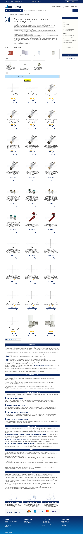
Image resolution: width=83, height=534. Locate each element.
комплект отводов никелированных (67, 44)
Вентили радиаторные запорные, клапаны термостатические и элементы (27, 434)
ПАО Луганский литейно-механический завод (69, 30)
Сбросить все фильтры (70, 58)
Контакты (74, 7)
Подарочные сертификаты (48, 522)
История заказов (65, 522)
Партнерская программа (47, 524)
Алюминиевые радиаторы (69, 35)
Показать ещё (70, 47)
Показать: (49, 73)
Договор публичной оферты (11, 521)
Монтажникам (8, 528)
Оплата (6, 526)
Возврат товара (27, 522)
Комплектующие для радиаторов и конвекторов (20, 443)
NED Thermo (9, 358)
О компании (56, 7)
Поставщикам (8, 525)
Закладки (63, 524)
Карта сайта (26, 524)
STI (7, 359)
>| (19, 339)
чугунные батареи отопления (42, 365)
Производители (45, 521)
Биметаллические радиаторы (70, 37)
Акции (43, 525)
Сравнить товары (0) (19, 73)
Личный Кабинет (65, 521)
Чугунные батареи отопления (15, 398)
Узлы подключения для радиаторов (17, 439)
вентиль (65, 38)
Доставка (66, 7)
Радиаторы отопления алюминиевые (17, 412)
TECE (7, 360)
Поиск (70, 55)
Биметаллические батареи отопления (17, 419)
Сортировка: (30, 73)
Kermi (7, 356)
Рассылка (63, 525)
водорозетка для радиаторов (70, 40)
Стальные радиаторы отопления (16, 405)
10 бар (65, 52)
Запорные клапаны (68, 42)
